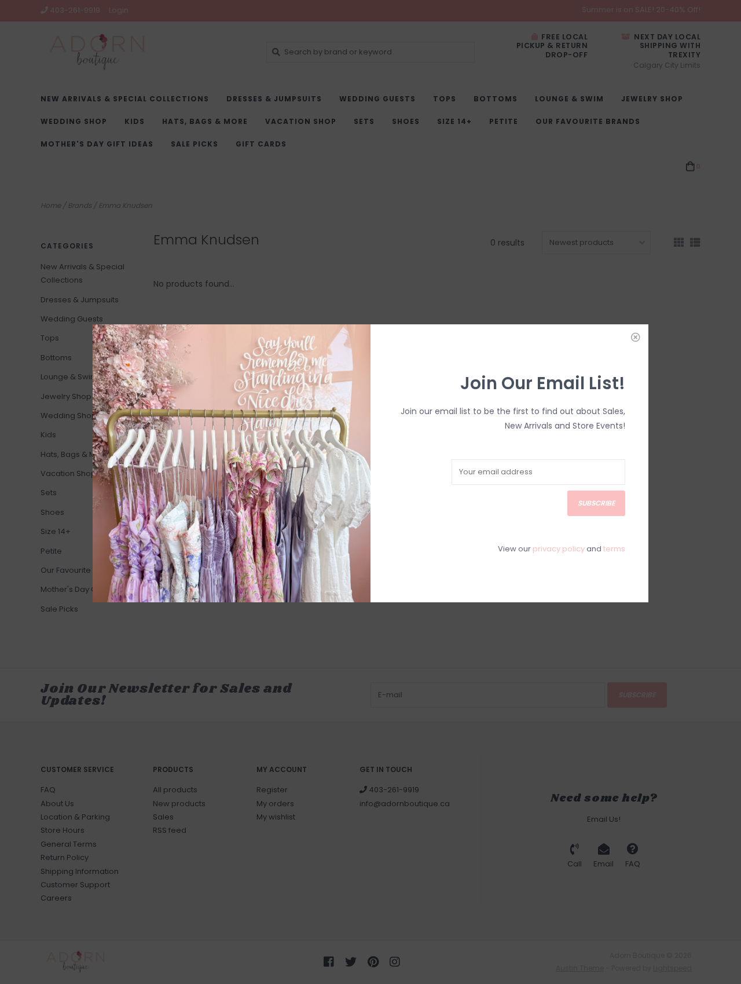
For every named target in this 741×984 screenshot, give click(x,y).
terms (614, 548)
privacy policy (559, 548)
